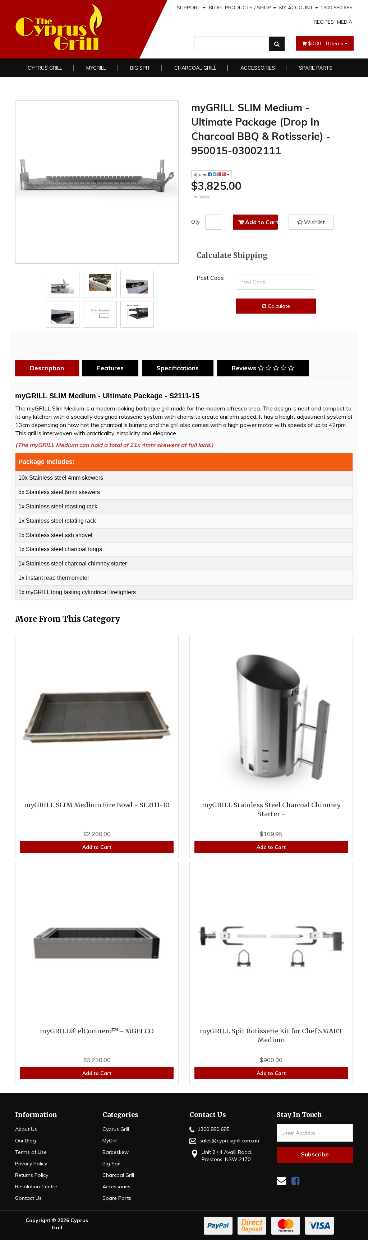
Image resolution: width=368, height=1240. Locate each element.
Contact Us (28, 1198)
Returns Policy (31, 1175)
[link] (295, 1181)
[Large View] (62, 282)
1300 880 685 (336, 7)
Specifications (178, 368)
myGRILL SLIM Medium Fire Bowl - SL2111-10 (97, 805)
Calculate (278, 306)
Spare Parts (315, 68)
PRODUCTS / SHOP (248, 7)
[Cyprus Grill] (82, 27)
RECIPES (324, 22)
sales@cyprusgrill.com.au (228, 1140)
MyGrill (96, 68)
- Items (326, 43)
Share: (200, 174)
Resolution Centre (36, 1186)
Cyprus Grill (45, 68)
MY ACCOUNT (296, 7)
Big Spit (140, 68)
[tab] (48, 368)
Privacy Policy (31, 1163)
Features (110, 368)
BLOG (215, 7)
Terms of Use (31, 1152)
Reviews (245, 368)
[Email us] (281, 1181)
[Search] (277, 43)
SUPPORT (189, 7)
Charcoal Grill (195, 68)
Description (47, 368)
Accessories (257, 68)
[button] (311, 222)
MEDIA (344, 22)
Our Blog (25, 1140)
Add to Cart (261, 222)
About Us (26, 1129)
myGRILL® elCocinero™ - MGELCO (97, 1031)
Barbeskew (115, 1152)
